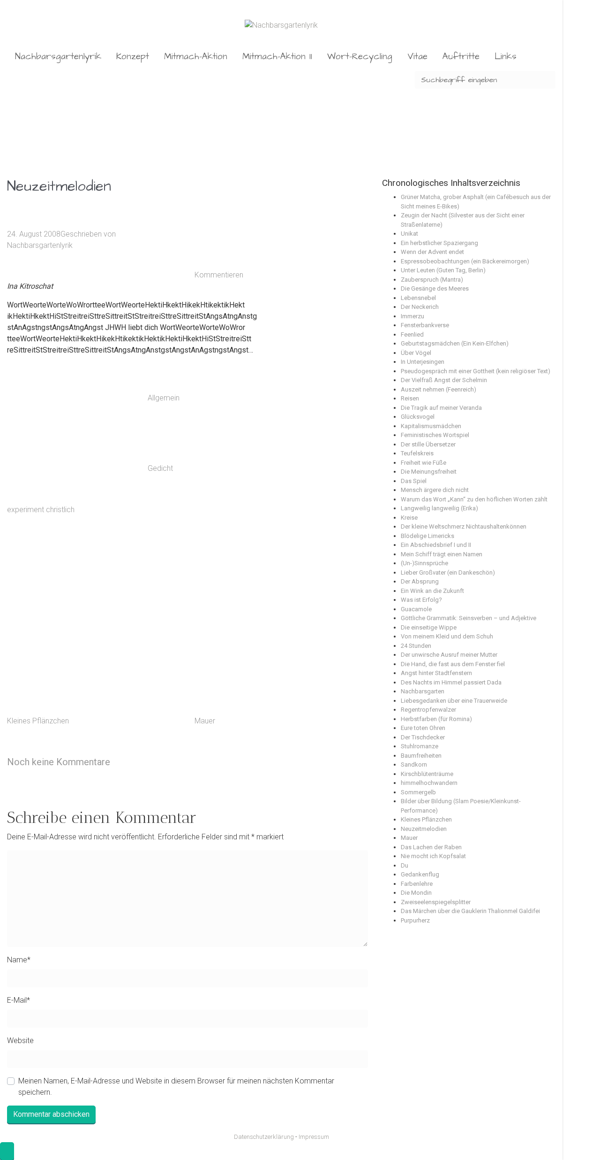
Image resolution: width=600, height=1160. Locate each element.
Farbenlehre (417, 883)
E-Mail (18, 1000)
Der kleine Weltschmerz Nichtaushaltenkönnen (463, 526)
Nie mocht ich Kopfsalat (433, 856)
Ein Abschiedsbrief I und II (436, 544)
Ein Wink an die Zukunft (432, 590)
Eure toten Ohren (423, 727)
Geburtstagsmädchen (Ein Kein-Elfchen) (455, 343)
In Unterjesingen (422, 361)
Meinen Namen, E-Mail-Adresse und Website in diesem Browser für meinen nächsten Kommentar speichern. (176, 1086)
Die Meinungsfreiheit (429, 471)
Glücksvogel (418, 416)
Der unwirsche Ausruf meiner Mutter (449, 654)
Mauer (205, 720)
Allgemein (164, 398)
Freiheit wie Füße (423, 462)
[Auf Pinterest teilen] (265, 539)
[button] (7, 1151)
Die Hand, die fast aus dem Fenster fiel (453, 664)
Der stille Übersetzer (428, 444)
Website (20, 1040)
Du (404, 865)
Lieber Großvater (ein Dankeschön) (448, 572)
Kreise (409, 517)
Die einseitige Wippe (429, 627)
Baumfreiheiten (421, 755)
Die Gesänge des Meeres (435, 288)
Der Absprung (420, 581)
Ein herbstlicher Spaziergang (439, 242)
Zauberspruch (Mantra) (432, 279)
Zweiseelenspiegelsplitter (436, 902)
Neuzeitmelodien (424, 828)
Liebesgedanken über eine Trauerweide (454, 700)
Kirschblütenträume (427, 773)
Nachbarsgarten (422, 691)
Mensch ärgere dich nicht (435, 489)
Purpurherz (415, 920)
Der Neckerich (420, 306)
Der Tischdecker (423, 737)
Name (18, 959)
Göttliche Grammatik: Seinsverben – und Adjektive (468, 618)
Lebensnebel (418, 297)
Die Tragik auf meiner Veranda (441, 407)
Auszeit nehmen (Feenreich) (438, 389)
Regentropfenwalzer (428, 709)
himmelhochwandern (429, 782)
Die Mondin (416, 892)
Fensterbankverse (425, 325)
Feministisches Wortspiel (435, 434)
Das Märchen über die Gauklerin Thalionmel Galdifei (470, 910)
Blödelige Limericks (427, 535)
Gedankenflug (420, 874)
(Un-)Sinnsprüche (424, 563)
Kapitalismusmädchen (431, 426)
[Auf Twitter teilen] (265, 398)
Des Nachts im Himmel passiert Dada (451, 682)
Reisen (410, 398)
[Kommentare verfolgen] (187, 761)
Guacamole (416, 609)
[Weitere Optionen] (265, 680)
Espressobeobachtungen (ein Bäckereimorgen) (465, 261)
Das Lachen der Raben (431, 847)
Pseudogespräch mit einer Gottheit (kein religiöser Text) (475, 371)
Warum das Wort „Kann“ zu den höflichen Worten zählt (474, 499)
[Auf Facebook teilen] (265, 468)
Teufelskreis (417, 453)
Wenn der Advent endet (432, 251)
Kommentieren (219, 274)
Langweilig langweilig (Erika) (439, 508)
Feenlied (412, 334)
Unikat (409, 233)
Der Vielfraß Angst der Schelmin (444, 380)
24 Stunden (416, 645)
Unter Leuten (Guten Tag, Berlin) (443, 270)
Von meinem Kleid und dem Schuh (447, 636)
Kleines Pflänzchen (38, 720)
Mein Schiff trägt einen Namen (441, 554)
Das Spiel (414, 480)
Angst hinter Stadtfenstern (436, 672)
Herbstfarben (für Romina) (436, 718)
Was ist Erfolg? (421, 599)
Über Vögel (416, 352)
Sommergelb (418, 792)
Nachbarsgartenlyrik (40, 245)
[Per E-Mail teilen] (265, 609)
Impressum (314, 1136)
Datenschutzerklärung (264, 1136)
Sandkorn (414, 764)
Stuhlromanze (419, 746)
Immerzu (412, 316)
